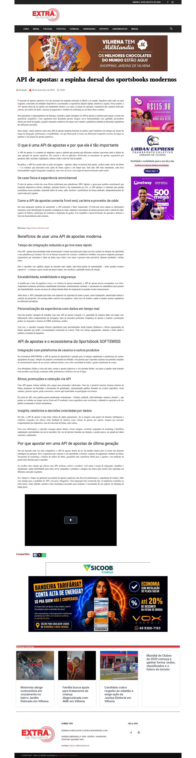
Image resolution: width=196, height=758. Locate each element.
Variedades (89, 28)
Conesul (74, 28)
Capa (26, 28)
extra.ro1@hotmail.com (79, 745)
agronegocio (119, 28)
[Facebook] (168, 2)
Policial (47, 28)
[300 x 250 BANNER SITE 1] (152, 131)
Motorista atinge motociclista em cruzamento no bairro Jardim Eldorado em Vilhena (34, 694)
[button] (171, 29)
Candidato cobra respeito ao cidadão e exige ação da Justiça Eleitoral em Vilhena (118, 694)
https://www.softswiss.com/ (38, 228)
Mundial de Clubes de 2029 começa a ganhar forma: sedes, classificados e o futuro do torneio (160, 662)
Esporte (103, 28)
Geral (36, 28)
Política (61, 28)
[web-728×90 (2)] (98, 574)
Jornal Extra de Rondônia (67, 755)
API (19, 106)
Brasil (134, 28)
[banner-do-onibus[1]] (152, 175)
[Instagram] (172, 2)
